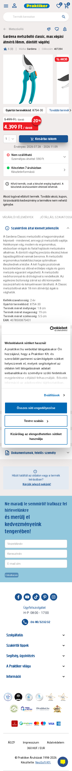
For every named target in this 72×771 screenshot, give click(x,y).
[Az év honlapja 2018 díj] (29, 697)
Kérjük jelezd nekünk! (37, 484)
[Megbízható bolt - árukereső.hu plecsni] (14, 709)
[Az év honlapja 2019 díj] (39, 697)
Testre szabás (33, 421)
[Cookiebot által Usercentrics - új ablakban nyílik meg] (50, 329)
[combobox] (36, 17)
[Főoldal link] (37, 6)
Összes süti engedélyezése (36, 407)
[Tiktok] (36, 597)
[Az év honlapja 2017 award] (63, 697)
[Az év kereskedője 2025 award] (57, 709)
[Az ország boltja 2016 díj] (51, 697)
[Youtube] (27, 597)
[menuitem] (6, 6)
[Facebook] (18, 597)
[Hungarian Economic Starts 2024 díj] (8, 697)
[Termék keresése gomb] (63, 16)
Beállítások (52, 395)
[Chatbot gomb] (63, 762)
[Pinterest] (44, 597)
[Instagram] (53, 597)
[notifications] (65, 29)
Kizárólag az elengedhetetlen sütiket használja (36, 436)
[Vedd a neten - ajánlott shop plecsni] (26, 709)
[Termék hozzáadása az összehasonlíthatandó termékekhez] (49, 29)
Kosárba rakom (46, 139)
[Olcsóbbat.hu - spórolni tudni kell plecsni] (43, 709)
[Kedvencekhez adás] (57, 29)
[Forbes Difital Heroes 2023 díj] (18, 697)
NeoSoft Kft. (43, 762)
